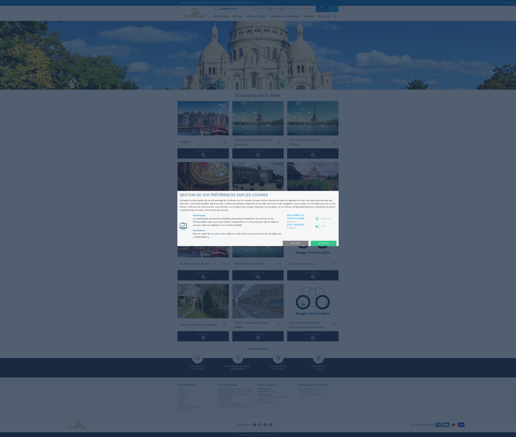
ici (208, 236)
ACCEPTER (323, 243)
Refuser (295, 243)
